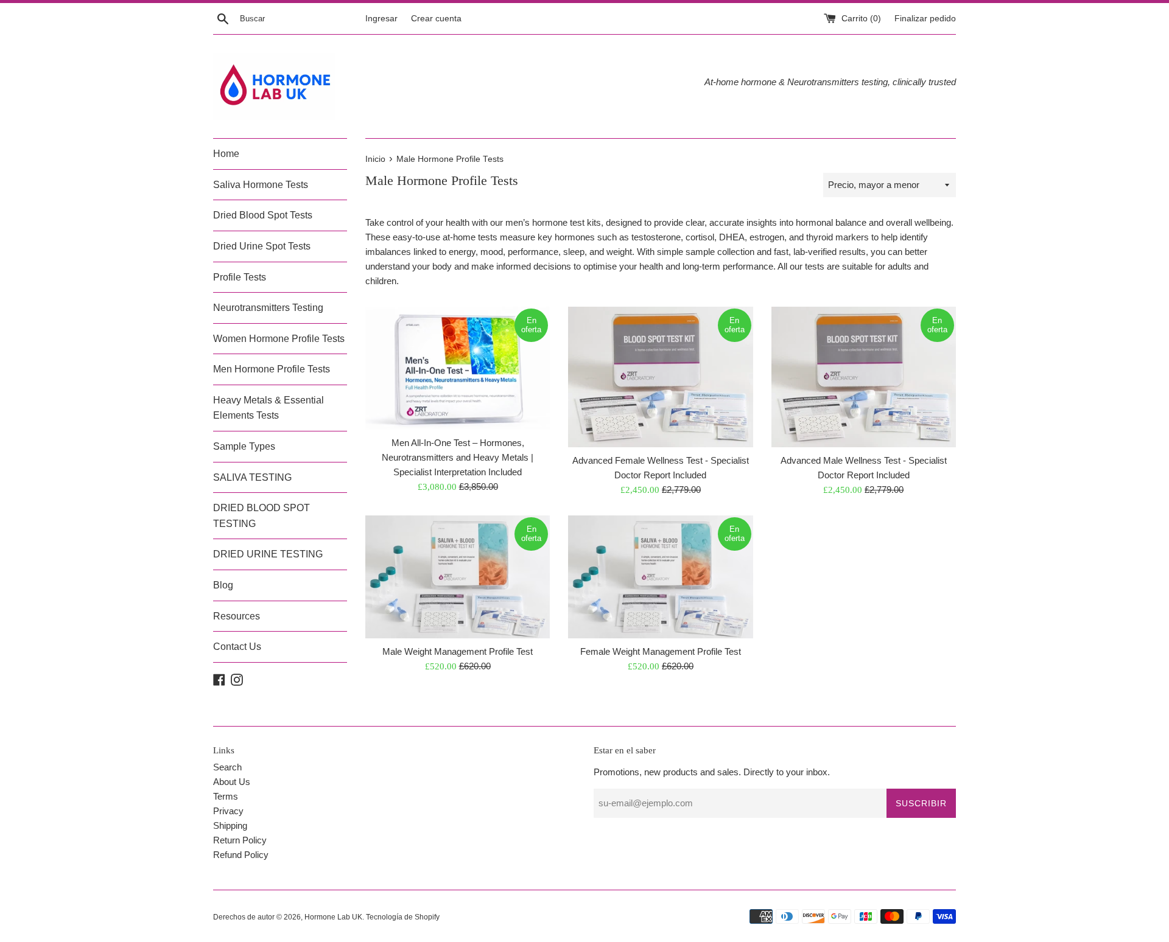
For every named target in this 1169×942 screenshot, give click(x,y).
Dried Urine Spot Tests (262, 246)
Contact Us (237, 646)
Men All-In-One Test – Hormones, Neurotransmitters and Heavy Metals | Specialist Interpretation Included (457, 457)
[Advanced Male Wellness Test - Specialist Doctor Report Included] (863, 377)
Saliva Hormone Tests (260, 185)
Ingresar (381, 18)
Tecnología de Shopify (403, 917)
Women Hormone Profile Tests (279, 338)
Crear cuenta (436, 18)
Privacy (228, 811)
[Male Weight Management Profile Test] (457, 576)
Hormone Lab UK (333, 917)
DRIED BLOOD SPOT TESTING (261, 516)
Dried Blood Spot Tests (262, 215)
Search (227, 767)
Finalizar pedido (925, 18)
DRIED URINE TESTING (268, 554)
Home (226, 153)
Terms (225, 796)
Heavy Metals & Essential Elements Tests (268, 408)
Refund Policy (241, 855)
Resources (236, 616)
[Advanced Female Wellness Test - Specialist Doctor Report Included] (660, 377)
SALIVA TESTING (252, 477)
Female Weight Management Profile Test (660, 651)
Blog (223, 585)
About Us (231, 781)
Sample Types (244, 446)
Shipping (230, 825)
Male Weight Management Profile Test (457, 651)
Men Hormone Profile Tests (271, 369)
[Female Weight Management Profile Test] (660, 576)
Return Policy (240, 840)
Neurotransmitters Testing (268, 307)
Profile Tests (239, 277)
